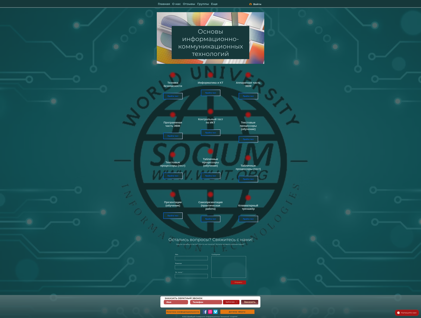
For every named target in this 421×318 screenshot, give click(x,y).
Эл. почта (178, 272)
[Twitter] (210, 312)
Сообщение (216, 254)
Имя (176, 254)
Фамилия (178, 263)
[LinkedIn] (215, 312)
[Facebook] (205, 312)
